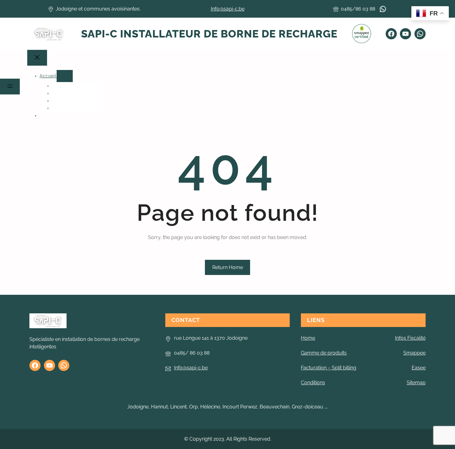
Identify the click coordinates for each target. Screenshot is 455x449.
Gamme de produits (324, 353)
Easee (419, 368)
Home (308, 338)
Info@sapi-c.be (228, 9)
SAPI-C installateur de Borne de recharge (209, 34)
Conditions (313, 383)
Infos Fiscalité (410, 338)
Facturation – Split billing (328, 368)
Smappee (414, 353)
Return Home (227, 267)
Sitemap (416, 383)
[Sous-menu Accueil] (65, 76)
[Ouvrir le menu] (10, 86)
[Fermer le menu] (37, 58)
